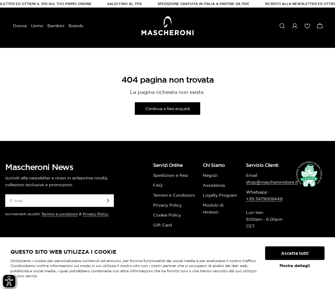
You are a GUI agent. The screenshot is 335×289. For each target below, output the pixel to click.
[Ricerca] (282, 26)
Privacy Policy (167, 205)
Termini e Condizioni (174, 195)
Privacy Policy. (96, 214)
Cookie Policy (167, 215)
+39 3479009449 (264, 198)
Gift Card (162, 225)
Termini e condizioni (59, 214)
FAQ (158, 185)
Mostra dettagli (295, 265)
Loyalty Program (220, 195)
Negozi (210, 175)
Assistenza (214, 185)
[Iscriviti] (107, 200)
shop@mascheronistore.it (272, 182)
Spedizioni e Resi (170, 175)
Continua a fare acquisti (167, 108)
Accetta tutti (295, 253)
